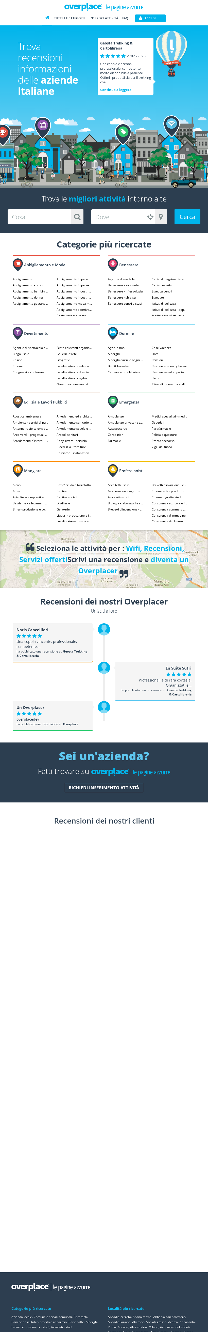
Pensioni (158, 360)
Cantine (62, 491)
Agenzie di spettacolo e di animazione (30, 348)
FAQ (125, 18)
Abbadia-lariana (119, 1322)
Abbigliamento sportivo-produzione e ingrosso (74, 309)
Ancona (123, 1327)
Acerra (173, 1322)
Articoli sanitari (67, 434)
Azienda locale (21, 1317)
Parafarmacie (161, 428)
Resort (156, 378)
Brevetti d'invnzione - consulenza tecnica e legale (169, 485)
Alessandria (138, 1327)
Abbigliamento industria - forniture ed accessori (74, 291)
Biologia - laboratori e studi (125, 503)
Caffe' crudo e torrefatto (74, 485)
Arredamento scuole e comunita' (74, 428)
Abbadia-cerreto (119, 1317)
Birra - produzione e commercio (30, 509)
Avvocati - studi (118, 497)
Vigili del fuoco (162, 447)
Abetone (138, 1322)
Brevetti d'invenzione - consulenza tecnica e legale (125, 509)
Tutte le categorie (69, 18)
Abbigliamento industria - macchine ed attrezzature (74, 297)
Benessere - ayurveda (123, 285)
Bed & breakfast (119, 366)
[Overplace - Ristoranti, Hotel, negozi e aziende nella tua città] (104, 7)
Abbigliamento (23, 279)
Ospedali (158, 422)
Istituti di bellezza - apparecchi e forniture (169, 309)
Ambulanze (116, 416)
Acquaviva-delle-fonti (175, 1327)
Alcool (17, 485)
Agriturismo (116, 348)
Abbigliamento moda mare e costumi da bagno (74, 303)
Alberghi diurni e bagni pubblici (125, 360)
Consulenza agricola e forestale (169, 503)
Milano (153, 1327)
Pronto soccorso (163, 441)
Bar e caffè (76, 1322)
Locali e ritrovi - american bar (74, 521)
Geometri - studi (37, 1327)
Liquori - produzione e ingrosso (74, 515)
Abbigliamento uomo (71, 316)
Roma (112, 1327)
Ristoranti (80, 1317)
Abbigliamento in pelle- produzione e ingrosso (74, 285)
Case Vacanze (161, 348)
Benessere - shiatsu (122, 297)
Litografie (63, 360)
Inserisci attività (104, 18)
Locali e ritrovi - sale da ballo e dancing (74, 366)
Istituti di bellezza (164, 303)
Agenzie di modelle (121, 279)
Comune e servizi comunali (53, 1317)
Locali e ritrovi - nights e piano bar (74, 378)
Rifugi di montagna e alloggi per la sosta (169, 384)
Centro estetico (162, 285)
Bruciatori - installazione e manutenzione (74, 453)
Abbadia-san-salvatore (169, 1317)
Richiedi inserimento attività (104, 788)
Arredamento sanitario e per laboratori (74, 422)
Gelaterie (63, 509)
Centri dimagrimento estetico (169, 279)
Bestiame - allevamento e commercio (30, 503)
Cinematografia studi (166, 497)
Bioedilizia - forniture (71, 447)
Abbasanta (187, 1322)
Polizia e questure (164, 434)
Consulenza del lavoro (167, 521)
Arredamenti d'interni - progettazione (30, 441)
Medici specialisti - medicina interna (169, 416)
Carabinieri (116, 434)
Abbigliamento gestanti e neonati (30, 303)
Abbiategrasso (156, 1322)
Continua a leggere (115, 89)
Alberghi (114, 354)
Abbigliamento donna (28, 297)
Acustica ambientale (27, 416)
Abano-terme (142, 1317)
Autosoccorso (117, 428)
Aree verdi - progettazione (30, 434)
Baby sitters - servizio (72, 441)
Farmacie (114, 441)
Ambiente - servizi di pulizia (30, 422)
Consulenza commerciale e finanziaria (169, 509)
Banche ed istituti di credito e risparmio (39, 1322)
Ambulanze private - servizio (125, 422)
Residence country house (169, 366)
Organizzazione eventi (72, 384)
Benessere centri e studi (125, 303)
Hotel (155, 354)
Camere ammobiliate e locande (125, 372)
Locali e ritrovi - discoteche (74, 372)
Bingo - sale (21, 354)
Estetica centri (162, 291)
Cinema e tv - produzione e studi (169, 491)
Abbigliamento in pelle (72, 279)
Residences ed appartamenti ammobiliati (169, 372)
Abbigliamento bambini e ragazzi (30, 291)
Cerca (187, 216)
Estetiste (158, 297)
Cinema (18, 366)
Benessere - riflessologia (125, 291)
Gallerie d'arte (67, 354)
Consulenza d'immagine (169, 515)
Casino (17, 360)
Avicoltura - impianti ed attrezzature (30, 497)
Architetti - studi (119, 485)
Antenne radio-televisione (30, 428)
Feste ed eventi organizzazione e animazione (74, 348)
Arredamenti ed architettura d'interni (74, 416)
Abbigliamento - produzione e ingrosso (30, 285)
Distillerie (63, 503)
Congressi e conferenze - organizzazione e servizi (30, 372)
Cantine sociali (67, 497)
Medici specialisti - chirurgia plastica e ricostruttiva (169, 316)
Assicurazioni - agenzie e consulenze (125, 491)
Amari (17, 491)
